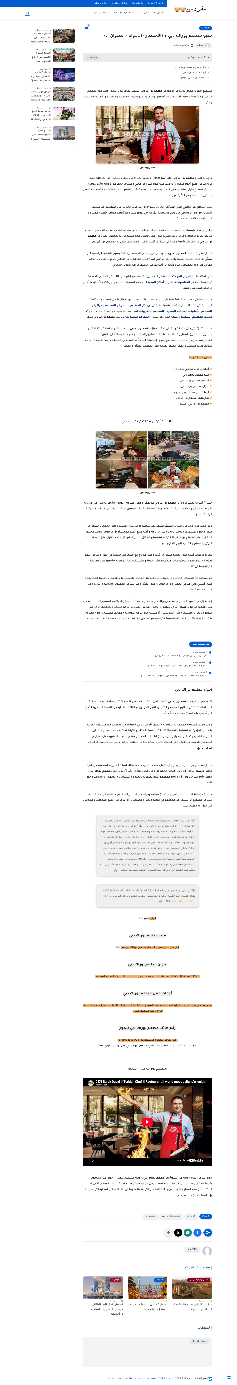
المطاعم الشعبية (191, 317)
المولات (177, 276)
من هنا (143, 918)
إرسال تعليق (199, 1341)
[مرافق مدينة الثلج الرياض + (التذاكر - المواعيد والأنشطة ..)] (64, 113)
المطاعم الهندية (177, 311)
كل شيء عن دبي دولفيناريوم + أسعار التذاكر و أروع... (179, 656)
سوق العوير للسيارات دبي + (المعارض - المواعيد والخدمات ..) (174, 676)
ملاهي (102, 13)
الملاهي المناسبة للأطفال (184, 282)
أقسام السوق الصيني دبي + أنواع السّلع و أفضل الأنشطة (41, 58)
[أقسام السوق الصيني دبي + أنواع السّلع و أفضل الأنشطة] (64, 55)
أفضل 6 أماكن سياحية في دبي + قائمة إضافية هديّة (148, 1307)
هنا (118, 947)
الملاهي (103, 276)
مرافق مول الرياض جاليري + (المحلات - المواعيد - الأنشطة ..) (40, 97)
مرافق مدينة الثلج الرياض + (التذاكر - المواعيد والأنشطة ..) (41, 116)
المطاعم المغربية (152, 311)
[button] (197, 1233)
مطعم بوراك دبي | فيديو (193, 78)
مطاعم (133, 13)
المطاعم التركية (140, 317)
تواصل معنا (137, 3)
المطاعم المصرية (130, 305)
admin (200, 45)
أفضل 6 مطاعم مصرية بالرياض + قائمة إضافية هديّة (41, 38)
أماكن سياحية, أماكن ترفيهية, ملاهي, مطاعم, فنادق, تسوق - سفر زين (144, 1378)
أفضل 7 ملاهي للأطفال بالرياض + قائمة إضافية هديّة (41, 76)
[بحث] (27, 13)
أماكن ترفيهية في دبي (152, 13)
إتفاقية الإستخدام (120, 3)
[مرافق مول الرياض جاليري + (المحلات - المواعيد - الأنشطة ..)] (64, 94)
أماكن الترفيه (156, 282)
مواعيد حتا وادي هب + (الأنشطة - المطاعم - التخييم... (192, 1307)
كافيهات (117, 13)
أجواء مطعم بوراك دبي (194, 73)
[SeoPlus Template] (210, 1378)
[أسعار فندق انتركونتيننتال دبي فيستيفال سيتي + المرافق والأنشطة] (64, 133)
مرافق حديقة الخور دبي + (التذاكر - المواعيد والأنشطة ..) (177, 666)
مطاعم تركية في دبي (171, 1216)
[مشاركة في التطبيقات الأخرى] (168, 1233)
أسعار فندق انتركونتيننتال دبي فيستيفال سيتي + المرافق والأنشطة (105, 1309)
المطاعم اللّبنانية (201, 311)
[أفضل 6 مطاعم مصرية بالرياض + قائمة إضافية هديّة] (64, 36)
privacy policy (100, 3)
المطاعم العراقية (105, 305)
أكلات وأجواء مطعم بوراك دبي (190, 67)
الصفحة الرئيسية (155, 3)
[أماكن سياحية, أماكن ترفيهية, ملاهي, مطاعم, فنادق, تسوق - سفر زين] (190, 9)
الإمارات (206, 28)
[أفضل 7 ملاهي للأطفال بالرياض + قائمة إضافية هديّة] (64, 75)
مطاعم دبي (150, 1216)
